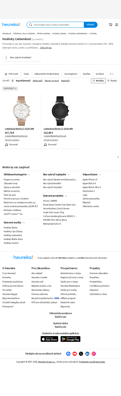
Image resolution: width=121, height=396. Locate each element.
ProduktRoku (96, 281)
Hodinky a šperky (59, 33)
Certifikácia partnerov (99, 286)
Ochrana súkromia (39, 294)
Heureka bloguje (9, 294)
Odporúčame (90, 174)
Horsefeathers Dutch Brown (56, 208)
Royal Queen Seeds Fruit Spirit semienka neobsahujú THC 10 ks (60, 204)
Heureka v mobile (39, 277)
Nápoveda (65, 306)
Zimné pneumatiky (91, 198)
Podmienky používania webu (92, 361)
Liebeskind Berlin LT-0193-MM (19, 128)
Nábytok (86, 202)
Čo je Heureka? (9, 273)
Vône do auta (10, 195)
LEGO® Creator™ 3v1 (13, 214)
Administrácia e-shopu (70, 273)
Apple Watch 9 (89, 183)
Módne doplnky (43, 33)
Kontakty (6, 277)
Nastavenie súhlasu (40, 290)
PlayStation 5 (89, 191)
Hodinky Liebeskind (13, 235)
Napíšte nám (60, 316)
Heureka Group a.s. (46, 361)
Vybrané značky (12, 222)
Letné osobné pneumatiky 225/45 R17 (21, 206)
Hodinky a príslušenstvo (78, 33)
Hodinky (93, 33)
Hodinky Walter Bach (13, 239)
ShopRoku (94, 277)
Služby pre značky (68, 290)
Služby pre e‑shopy (69, 281)
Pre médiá (7, 290)
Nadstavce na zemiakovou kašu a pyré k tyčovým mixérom (21, 202)
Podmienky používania (12, 281)
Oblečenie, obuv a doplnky (24, 33)
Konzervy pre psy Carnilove (16, 198)
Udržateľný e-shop (98, 294)
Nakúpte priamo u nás (41, 286)
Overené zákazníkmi (99, 273)
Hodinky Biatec (11, 227)
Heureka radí (37, 281)
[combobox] (55, 25)
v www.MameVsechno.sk (16, 136)
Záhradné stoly (11, 183)
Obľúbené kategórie (15, 174)
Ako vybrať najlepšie (54, 174)
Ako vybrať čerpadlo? (52, 187)
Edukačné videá (67, 302)
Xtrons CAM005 (50, 201)
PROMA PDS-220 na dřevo (55, 220)
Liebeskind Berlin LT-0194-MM (58, 128)
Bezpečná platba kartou (42, 298)
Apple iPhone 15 (90, 179)
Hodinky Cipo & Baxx (13, 231)
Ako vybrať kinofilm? (52, 183)
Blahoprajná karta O (52, 223)
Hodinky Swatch (11, 243)
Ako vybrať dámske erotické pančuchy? (60, 179)
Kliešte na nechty (12, 191)
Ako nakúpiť (36, 273)
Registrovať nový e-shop (71, 277)
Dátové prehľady (68, 294)
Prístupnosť (7, 306)
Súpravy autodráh (12, 187)
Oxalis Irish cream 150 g (53, 212)
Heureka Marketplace (70, 286)
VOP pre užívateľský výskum (44, 302)
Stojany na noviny (12, 179)
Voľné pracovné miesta (12, 286)
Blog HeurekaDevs (11, 298)
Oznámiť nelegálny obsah (13, 302)
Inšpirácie (94, 290)
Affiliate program (68, 298)
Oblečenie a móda (91, 206)
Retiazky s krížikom (12, 210)
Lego (85, 195)
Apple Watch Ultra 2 (92, 187)
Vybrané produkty (53, 196)
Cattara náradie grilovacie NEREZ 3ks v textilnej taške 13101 (60, 216)
